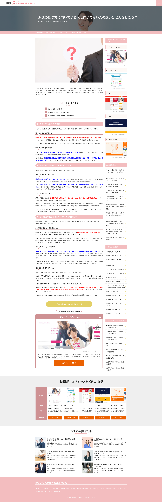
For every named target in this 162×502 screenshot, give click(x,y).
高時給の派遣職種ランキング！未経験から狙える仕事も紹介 (115, 223)
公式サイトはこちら (69, 363)
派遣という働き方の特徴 (55, 109)
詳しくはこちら (71, 417)
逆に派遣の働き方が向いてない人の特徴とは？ (61, 116)
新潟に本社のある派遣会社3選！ (114, 345)
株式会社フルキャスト (113, 295)
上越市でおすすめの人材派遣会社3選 (115, 363)
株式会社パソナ (111, 277)
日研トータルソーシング (113, 256)
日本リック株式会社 (112, 291)
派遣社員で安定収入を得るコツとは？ (115, 238)
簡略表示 (69, 105)
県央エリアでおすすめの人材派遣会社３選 (115, 357)
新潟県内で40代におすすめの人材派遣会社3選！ (115, 326)
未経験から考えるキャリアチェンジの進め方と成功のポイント (115, 215)
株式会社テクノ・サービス (114, 281)
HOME (38, 488)
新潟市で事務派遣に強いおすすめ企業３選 (115, 351)
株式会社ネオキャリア (113, 252)
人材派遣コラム (65, 488)
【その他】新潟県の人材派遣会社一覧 (81, 488)
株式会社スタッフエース (113, 299)
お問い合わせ (39, 491)
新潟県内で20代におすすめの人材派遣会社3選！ (115, 338)
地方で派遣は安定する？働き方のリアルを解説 (115, 179)
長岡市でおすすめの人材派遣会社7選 (115, 369)
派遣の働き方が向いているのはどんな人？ (60, 112)
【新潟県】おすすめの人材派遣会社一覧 (69, 304)
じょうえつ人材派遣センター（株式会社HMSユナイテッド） (115, 286)
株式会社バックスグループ (114, 313)
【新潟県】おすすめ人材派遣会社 (50, 488)
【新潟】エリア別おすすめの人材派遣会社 (103, 488)
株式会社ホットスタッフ (113, 309)
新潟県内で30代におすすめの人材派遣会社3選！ (115, 332)
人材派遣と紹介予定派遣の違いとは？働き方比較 (115, 191)
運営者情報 (57, 491)
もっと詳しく (55, 417)
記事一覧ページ (121, 488)
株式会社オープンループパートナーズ (115, 304)
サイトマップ (48, 491)
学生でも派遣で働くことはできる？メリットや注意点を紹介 (115, 172)
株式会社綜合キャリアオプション (115, 261)
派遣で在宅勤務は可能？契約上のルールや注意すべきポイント (115, 198)
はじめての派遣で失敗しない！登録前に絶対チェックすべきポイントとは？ (115, 231)
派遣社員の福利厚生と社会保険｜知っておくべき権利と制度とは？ (115, 207)
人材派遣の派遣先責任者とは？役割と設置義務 (114, 185)
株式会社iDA (110, 266)
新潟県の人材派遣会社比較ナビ (51, 482)
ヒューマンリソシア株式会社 (115, 270)
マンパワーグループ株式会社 (115, 274)
